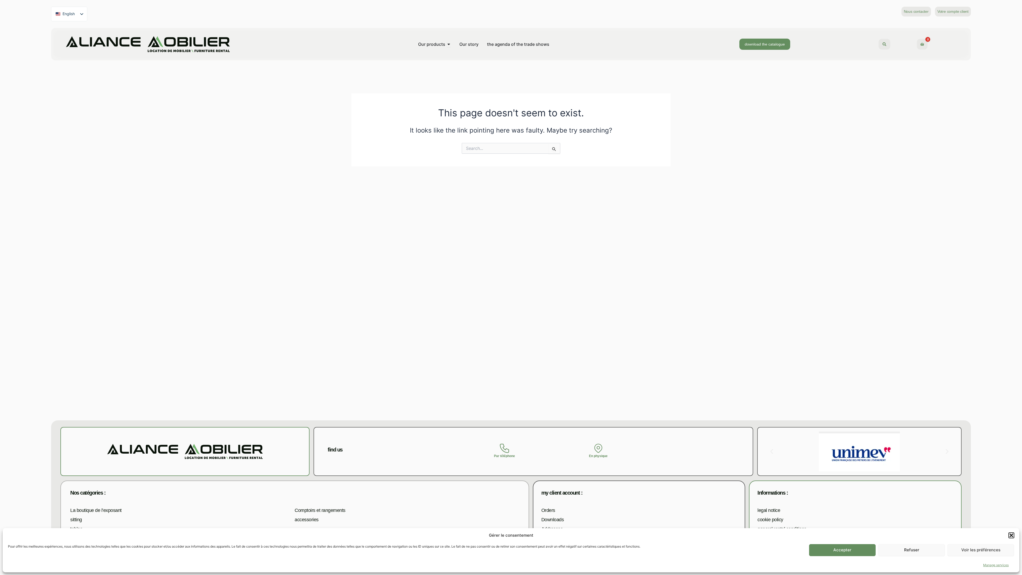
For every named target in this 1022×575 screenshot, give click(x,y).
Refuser (911, 549)
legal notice (768, 510)
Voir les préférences (980, 549)
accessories (307, 519)
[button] (1011, 535)
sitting (76, 519)
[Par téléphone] (504, 448)
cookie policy (770, 519)
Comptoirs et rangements (320, 510)
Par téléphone (504, 456)
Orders (548, 510)
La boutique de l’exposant (96, 510)
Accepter (842, 549)
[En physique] (598, 448)
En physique (598, 456)
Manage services (996, 565)
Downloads (552, 519)
